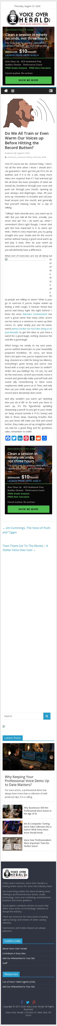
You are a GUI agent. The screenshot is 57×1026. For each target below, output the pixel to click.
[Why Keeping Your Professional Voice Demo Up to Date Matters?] (29, 744)
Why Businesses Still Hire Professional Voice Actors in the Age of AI (37, 810)
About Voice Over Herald (15, 948)
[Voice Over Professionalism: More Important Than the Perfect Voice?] (12, 838)
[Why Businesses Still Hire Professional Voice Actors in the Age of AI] (12, 806)
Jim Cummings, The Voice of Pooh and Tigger (26, 530)
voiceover (11, 157)
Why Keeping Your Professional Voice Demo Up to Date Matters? (27, 780)
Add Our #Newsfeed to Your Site (19, 958)
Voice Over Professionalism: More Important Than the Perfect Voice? (37, 843)
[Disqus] (29, 595)
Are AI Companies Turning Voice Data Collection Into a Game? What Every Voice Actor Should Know (37, 828)
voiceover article (24, 157)
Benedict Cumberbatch (35, 313)
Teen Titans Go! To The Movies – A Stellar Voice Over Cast (25, 548)
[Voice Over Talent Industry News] (28, 12)
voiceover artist (39, 157)
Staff (5, 963)
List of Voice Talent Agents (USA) (19, 981)
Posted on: (17, 153)
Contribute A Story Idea (14, 953)
